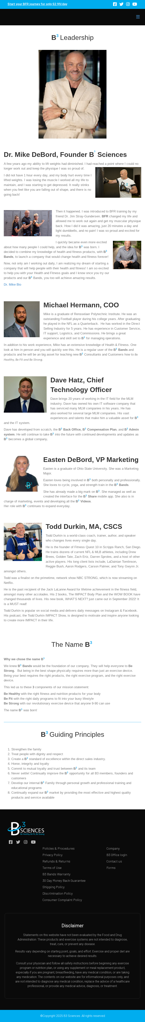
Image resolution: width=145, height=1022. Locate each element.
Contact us (114, 861)
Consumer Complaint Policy (62, 900)
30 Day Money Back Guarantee (64, 880)
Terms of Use (52, 867)
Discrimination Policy (57, 893)
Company (113, 848)
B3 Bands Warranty (56, 874)
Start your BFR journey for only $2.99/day (37, 4)
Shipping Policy (53, 887)
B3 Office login (116, 855)
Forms (111, 867)
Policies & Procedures (58, 848)
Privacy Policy (52, 855)
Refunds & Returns (56, 861)
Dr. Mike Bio (12, 284)
